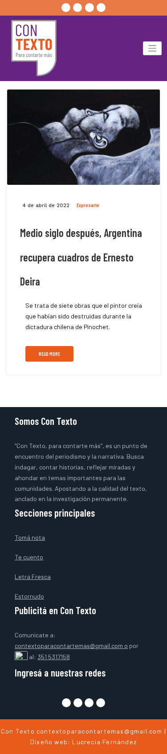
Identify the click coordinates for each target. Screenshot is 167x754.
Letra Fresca (33, 576)
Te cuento (29, 557)
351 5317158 (53, 656)
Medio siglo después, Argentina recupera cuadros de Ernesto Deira (81, 257)
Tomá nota (30, 537)
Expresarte (88, 205)
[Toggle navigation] (152, 48)
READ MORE (49, 354)
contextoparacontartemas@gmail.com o (71, 645)
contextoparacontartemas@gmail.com (100, 731)
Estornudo (29, 596)
